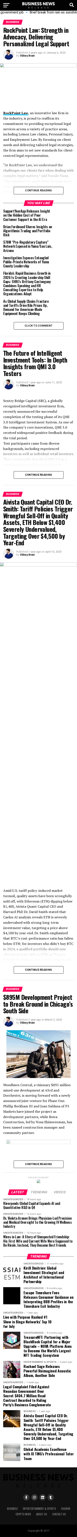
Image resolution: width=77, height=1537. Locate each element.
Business (12, 1509)
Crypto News (23, 1514)
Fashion (65, 1509)
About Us (41, 1514)
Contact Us (59, 1514)
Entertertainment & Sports (39, 1509)
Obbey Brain (27, 55)
